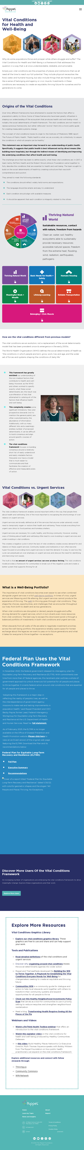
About (47, 1110)
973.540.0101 (30, 1127)
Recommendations (17, 773)
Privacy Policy (53, 1125)
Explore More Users (11, 893)
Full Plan (12, 762)
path (30, 601)
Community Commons (27, 1071)
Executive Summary (18, 767)
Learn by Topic (28, 1113)
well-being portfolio (43, 596)
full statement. (39, 723)
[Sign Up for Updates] (48, 3)
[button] (60, 408)
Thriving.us (21, 1067)
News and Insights (29, 1116)
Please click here (36, 736)
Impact (47, 1113)
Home (24, 1110)
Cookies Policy (53, 1129)
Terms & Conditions (55, 1122)
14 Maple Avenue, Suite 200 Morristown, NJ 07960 (34, 1122)
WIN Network (22, 1075)
